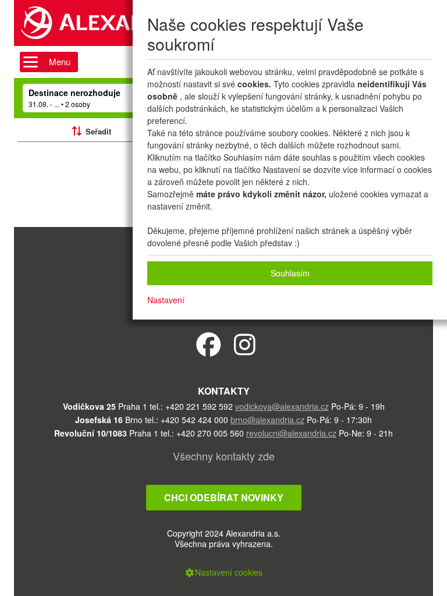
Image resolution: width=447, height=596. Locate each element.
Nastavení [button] (166, 300)
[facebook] (208, 343)
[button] (223, 572)
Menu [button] (59, 61)
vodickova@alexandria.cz (282, 406)
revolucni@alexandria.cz (291, 433)
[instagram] (244, 343)
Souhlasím (290, 273)
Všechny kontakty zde (224, 455)
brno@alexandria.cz (267, 419)
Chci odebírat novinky (223, 497)
